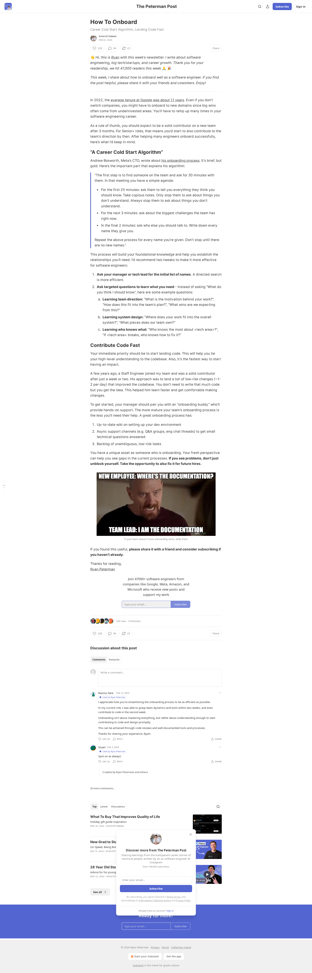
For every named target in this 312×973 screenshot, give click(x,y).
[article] (156, 824)
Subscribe (282, 6)
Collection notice (181, 947)
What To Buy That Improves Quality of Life (125, 817)
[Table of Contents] (3, 486)
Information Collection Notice (155, 900)
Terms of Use (173, 896)
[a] (207, 874)
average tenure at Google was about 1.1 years (147, 100)
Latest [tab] (104, 806)
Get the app (173, 956)
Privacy (155, 947)
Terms (165, 947)
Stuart (102, 747)
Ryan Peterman (107, 36)
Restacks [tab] (114, 659)
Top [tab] (94, 806)
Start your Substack (146, 956)
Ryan (115, 57)
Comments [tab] (98, 659)
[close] (191, 834)
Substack (138, 965)
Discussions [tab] (118, 806)
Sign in (301, 6)
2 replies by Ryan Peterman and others (125, 772)
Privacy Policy (183, 900)
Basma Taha (105, 693)
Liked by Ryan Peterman (113, 697)
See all (97, 892)
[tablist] (106, 659)
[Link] (85, 152)
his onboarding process (180, 161)
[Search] (259, 6)
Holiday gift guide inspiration (108, 822)
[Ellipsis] (220, 693)
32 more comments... (102, 788)
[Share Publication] (267, 6)
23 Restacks (134, 621)
